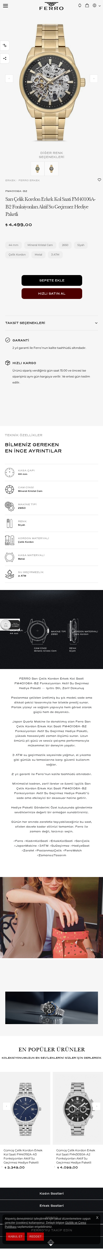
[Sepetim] (87, 5)
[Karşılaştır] (5, 46)
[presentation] (9, 78)
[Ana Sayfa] (51, 6)
